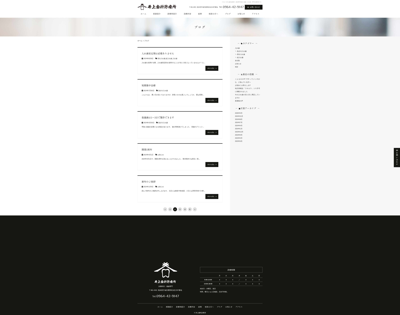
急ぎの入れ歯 (163, 90)
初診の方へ (213, 13)
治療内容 (187, 13)
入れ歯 (175, 58)
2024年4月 (238, 125)
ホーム (143, 13)
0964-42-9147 (165, 296)
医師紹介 (157, 13)
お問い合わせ (255, 7)
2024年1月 (238, 129)
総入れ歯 (169, 58)
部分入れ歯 (161, 58)
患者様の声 (239, 101)
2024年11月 (239, 116)
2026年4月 (238, 113)
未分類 (237, 60)
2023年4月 (238, 138)
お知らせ (241, 13)
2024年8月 (238, 119)
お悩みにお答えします (243, 85)
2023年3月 (238, 141)
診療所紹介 (172, 13)
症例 (200, 13)
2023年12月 (239, 132)
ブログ (228, 13)
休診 (236, 67)
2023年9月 (238, 135)
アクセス (255, 13)
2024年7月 (238, 122)
